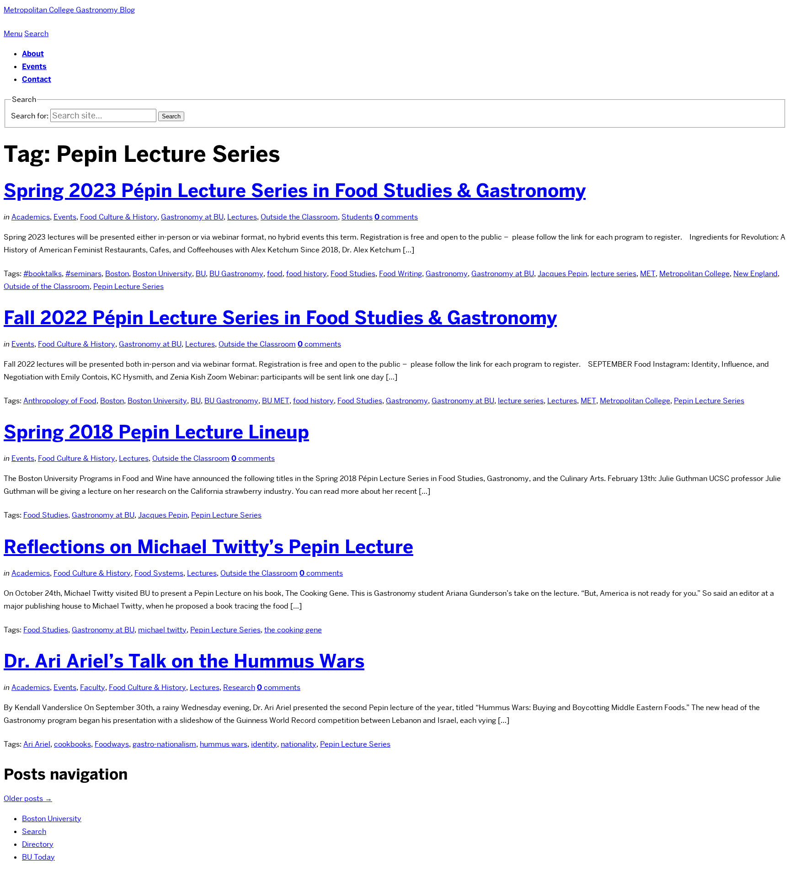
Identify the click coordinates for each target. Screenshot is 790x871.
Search (34, 831)
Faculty (92, 687)
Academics (30, 217)
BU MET (275, 401)
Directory (37, 844)
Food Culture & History (118, 217)
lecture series (613, 273)
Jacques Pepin (562, 273)
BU (201, 273)
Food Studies (353, 273)
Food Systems (158, 573)
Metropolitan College (694, 273)
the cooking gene (293, 630)
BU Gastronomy (236, 273)
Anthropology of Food (59, 401)
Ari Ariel (36, 744)
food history (306, 273)
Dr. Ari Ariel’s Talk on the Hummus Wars (184, 661)
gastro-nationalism (164, 744)
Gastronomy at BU (192, 217)
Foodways (112, 744)
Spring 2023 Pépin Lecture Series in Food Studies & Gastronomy (295, 191)
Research (239, 687)
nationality (298, 744)
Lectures (242, 217)
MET (648, 273)
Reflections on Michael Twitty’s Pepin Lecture (208, 547)
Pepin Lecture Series (128, 286)
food (275, 273)
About (33, 54)
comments (396, 217)
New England (755, 273)
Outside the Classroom (299, 217)
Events (34, 66)
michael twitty (162, 630)
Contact (36, 79)
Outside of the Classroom (47, 286)
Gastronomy (447, 273)
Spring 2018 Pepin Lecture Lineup (156, 432)
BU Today (38, 857)
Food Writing (400, 273)
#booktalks (42, 273)
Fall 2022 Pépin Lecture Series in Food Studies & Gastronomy (280, 318)
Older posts (28, 798)
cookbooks (72, 744)
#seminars (83, 273)
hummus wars (223, 744)
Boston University (162, 273)
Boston (117, 273)
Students (357, 217)
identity (264, 744)
